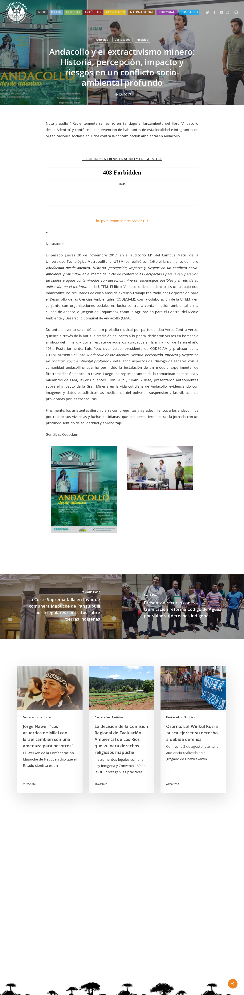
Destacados (122, 39)
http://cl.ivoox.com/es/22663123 (122, 220)
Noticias (142, 39)
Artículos (102, 39)
